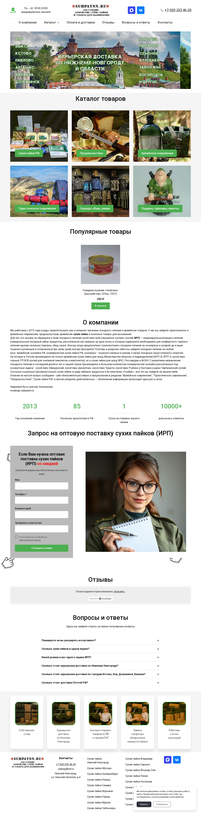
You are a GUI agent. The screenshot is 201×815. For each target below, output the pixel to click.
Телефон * (21, 494)
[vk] (140, 10)
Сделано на (94, 598)
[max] (131, 10)
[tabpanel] (100, 277)
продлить (119, 591)
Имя (17, 479)
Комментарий (23, 508)
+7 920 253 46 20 (66, 764)
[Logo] (90, 10)
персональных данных (30, 540)
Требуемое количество (28, 522)
